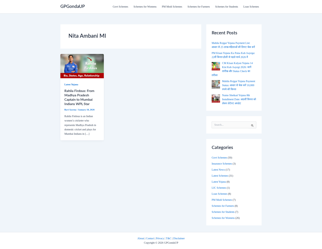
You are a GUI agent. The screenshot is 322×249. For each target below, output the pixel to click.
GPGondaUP (72, 6)
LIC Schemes (219, 187)
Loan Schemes (251, 6)
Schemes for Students (226, 6)
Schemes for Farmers (198, 6)
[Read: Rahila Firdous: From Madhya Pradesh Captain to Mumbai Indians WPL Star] (82, 65)
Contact (150, 238)
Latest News (218, 169)
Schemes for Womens (144, 6)
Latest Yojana (71, 84)
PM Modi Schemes (172, 6)
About (140, 238)
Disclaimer (179, 238)
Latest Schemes (220, 175)
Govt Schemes (120, 6)
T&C (168, 238)
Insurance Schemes (222, 163)
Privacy (160, 238)
